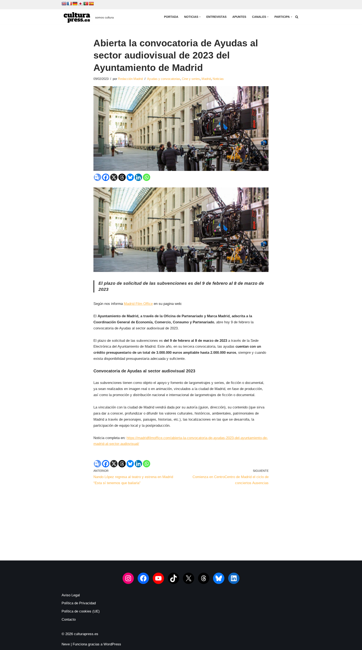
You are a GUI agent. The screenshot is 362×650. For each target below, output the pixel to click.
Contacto (69, 619)
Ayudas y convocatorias (163, 79)
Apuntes (239, 16)
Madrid (206, 79)
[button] (200, 17)
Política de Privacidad (79, 603)
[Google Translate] (97, 177)
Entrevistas (216, 16)
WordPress (112, 644)
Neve (66, 644)
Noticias (218, 79)
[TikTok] (173, 578)
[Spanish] (91, 4)
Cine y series (191, 79)
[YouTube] (158, 578)
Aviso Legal (71, 595)
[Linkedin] (138, 177)
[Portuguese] (85, 4)
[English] (64, 4)
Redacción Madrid (130, 79)
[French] (69, 4)
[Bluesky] (130, 177)
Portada (171, 16)
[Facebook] (105, 177)
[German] (75, 4)
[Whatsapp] (146, 177)
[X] (114, 177)
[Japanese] (80, 4)
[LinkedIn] (233, 578)
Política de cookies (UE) (81, 611)
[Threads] (122, 177)
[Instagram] (128, 578)
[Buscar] (296, 16)
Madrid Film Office (138, 304)
